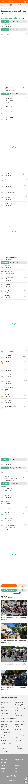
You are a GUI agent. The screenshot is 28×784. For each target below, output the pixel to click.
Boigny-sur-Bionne (19, 704)
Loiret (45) (13, 9)
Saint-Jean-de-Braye (5, 713)
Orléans (2, 707)
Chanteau (3, 712)
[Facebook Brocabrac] (12, 777)
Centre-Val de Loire (5, 9)
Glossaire (17, 769)
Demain (2, 737)
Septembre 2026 (18, 739)
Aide (16, 768)
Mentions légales (4, 759)
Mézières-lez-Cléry (18, 712)
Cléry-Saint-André (18, 715)
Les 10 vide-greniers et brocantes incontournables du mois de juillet (13, 641)
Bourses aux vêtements (20, 724)
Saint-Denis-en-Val (19, 702)
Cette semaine (4, 740)
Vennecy (16, 707)
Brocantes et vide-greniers (6, 721)
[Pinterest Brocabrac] (19, 777)
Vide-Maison (3, 727)
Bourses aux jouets (19, 723)
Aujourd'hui (3, 735)
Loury (16, 713)
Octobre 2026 (18, 740)
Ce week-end (3, 739)
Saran (19, 9)
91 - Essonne (3, 748)
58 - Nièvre (17, 747)
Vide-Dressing (4, 726)
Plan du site (3, 762)
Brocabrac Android (19, 759)
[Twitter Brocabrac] (9, 777)
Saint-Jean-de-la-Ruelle (6, 702)
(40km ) (19, 18)
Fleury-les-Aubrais (5, 701)
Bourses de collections (19, 721)
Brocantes (3, 723)
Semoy (2, 705)
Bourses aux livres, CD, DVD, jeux (7, 729)
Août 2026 (17, 737)
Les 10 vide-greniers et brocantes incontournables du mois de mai (13, 688)
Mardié (16, 710)
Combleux (17, 701)
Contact (16, 771)
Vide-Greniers (4, 724)
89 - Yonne (17, 750)
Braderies (17, 726)
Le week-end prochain (19, 735)
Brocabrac (3, 768)
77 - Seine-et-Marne (19, 748)
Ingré (2, 704)
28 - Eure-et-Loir (4, 750)
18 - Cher (3, 747)
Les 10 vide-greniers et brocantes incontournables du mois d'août (13, 618)
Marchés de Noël (18, 729)
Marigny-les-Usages (19, 705)
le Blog (2, 771)
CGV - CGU (3, 761)
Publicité (3, 769)
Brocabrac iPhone (19, 761)
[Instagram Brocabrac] (16, 777)
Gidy (2, 709)
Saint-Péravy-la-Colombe (20, 709)
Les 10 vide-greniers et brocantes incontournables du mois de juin (13, 665)
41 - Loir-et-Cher (4, 751)
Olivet (2, 715)
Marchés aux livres (19, 727)
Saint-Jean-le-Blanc (5, 710)
